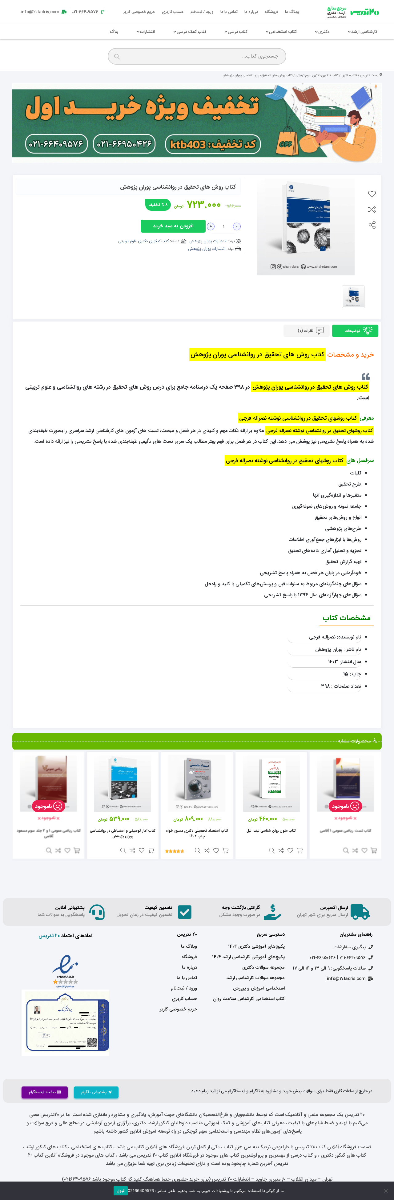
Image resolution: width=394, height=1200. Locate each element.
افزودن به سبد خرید (173, 226)
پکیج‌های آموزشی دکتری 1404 (256, 946)
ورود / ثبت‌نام (202, 12)
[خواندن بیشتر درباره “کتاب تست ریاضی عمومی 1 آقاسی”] (373, 850)
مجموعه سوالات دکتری (263, 967)
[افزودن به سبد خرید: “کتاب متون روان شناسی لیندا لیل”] (299, 850)
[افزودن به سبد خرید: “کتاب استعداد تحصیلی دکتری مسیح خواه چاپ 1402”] (225, 850)
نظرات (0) (306, 331)
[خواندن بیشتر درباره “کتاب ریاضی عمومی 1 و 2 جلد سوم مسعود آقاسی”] (76, 850)
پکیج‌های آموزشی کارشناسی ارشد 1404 (248, 957)
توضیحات (353, 331)
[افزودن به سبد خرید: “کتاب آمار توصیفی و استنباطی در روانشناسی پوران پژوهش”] (150, 850)
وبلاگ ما (292, 12)
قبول (121, 1191)
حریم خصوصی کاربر (139, 12)
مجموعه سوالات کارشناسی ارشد (256, 978)
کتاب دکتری (349, 75)
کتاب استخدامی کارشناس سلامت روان (249, 998)
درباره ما (251, 12)
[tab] (355, 331)
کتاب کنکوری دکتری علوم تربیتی (317, 75)
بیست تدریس (370, 75)
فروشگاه (271, 12)
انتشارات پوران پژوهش (208, 241)
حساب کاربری (173, 12)
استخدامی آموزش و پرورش (259, 988)
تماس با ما (229, 12)
